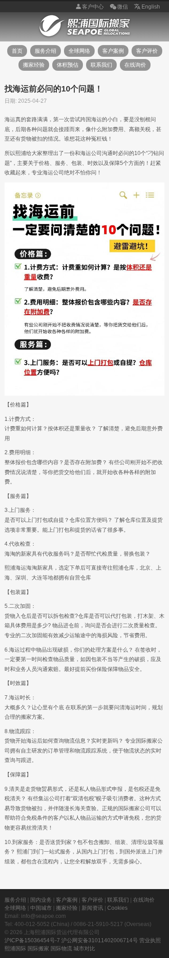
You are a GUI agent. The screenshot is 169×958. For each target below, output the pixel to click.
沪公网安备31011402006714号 (99, 940)
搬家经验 (34, 65)
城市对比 (84, 948)
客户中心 (93, 7)
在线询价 (135, 65)
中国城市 (41, 908)
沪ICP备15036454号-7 (32, 940)
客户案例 (113, 51)
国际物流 (61, 948)
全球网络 (79, 51)
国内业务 (41, 900)
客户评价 (147, 51)
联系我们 (101, 65)
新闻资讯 (92, 908)
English (151, 7)
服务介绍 (45, 51)
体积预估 (67, 65)
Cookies (117, 908)
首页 (17, 51)
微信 (122, 7)
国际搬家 (38, 948)
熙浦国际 (15, 948)
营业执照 (150, 940)
